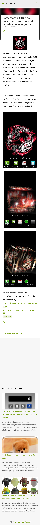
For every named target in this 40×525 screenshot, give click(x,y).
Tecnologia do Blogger (21, 522)
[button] (4, 31)
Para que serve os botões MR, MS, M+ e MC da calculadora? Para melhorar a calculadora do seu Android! (19, 414)
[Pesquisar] (37, 3)
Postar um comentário (13, 333)
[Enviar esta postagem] (4, 314)
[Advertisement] (20, 361)
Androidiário (11, 4)
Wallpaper (7, 316)
